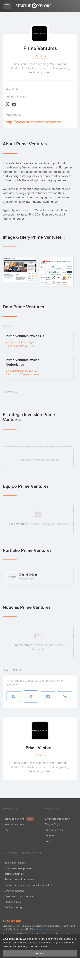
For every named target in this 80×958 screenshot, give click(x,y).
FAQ (7, 830)
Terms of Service (14, 873)
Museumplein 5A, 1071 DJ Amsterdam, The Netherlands (23, 372)
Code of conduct (14, 890)
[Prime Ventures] (20, 269)
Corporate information (57, 818)
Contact (49, 841)
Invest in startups (15, 824)
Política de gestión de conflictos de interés (29, 885)
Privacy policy (13, 901)
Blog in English (53, 824)
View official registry (44, 929)
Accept (40, 953)
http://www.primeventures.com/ (33, 122)
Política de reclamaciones (20, 879)
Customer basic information (20, 896)
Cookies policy (13, 907)
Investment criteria (15, 862)
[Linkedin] (14, 104)
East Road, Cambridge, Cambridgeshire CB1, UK (20, 344)
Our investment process (19, 868)
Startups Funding (18, 818)
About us (50, 835)
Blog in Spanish (54, 830)
